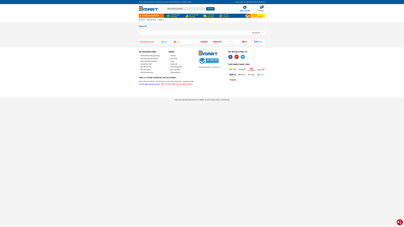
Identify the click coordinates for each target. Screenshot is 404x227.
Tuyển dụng (173, 58)
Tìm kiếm (210, 9)
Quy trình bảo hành (146, 64)
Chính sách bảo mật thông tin (149, 58)
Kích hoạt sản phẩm (176, 67)
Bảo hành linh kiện (145, 67)
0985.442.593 (177, 84)
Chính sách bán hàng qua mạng (149, 55)
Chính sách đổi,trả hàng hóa (148, 61)
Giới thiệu (173, 55)
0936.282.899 (187, 84)
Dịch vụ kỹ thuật (175, 69)
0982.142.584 (166, 84)
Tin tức (172, 61)
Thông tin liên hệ (175, 72)
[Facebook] (230, 57)
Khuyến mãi (173, 64)
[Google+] (237, 57)
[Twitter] (243, 57)
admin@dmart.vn (216, 67)
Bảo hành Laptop (145, 69)
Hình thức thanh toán (146, 72)
